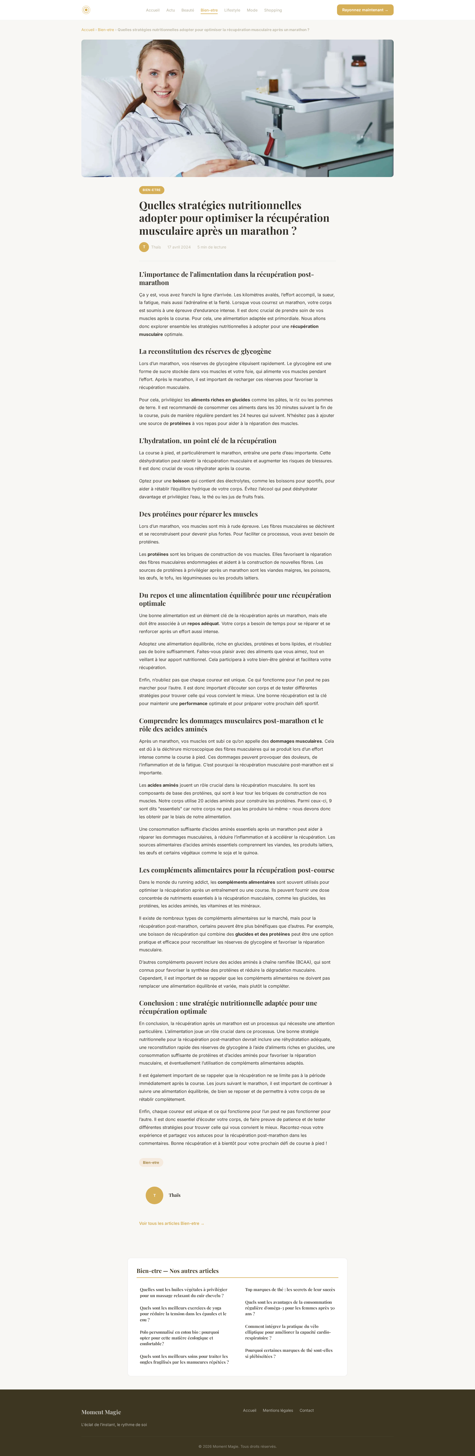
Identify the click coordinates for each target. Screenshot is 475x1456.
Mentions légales (278, 1410)
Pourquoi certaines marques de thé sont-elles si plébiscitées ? (289, 1353)
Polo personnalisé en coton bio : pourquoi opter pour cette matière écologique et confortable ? (179, 1338)
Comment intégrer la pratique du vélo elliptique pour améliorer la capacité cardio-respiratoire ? (288, 1332)
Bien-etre (209, 9)
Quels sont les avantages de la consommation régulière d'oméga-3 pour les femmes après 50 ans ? (290, 1308)
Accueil (153, 9)
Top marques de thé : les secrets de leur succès (290, 1289)
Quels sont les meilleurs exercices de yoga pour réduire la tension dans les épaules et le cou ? (183, 1313)
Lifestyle (232, 9)
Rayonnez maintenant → (365, 9)
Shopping (273, 9)
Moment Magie (101, 1412)
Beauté (187, 9)
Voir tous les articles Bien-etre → (172, 1223)
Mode (252, 9)
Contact (307, 1410)
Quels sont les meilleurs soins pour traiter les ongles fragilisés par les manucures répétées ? (184, 1359)
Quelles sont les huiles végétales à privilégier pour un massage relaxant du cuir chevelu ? (183, 1292)
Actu (170, 9)
